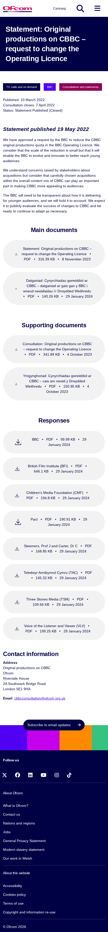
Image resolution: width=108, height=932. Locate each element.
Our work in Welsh (17, 858)
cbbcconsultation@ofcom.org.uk (39, 698)
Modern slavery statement (23, 850)
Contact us (11, 814)
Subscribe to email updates (49, 725)
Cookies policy (14, 895)
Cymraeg (59, 8)
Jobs (7, 832)
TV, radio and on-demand (21, 86)
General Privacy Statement (24, 841)
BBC (49, 86)
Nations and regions (19, 823)
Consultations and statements (81, 86)
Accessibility (12, 886)
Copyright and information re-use (29, 912)
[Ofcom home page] (17, 8)
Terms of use (13, 903)
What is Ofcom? (15, 806)
